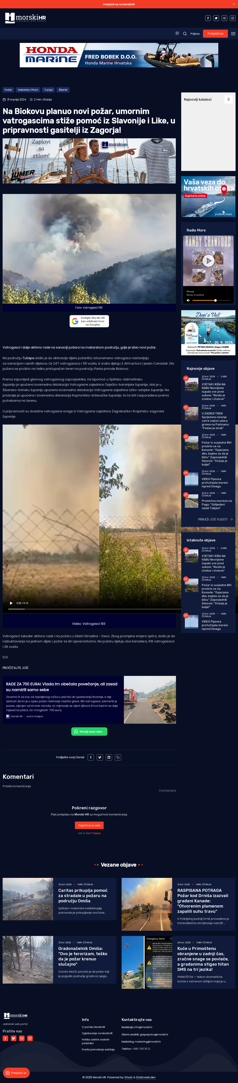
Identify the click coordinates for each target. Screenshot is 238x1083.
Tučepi (48, 90)
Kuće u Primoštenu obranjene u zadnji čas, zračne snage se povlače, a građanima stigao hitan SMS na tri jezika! (203, 959)
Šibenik (63, 90)
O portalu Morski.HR (93, 1027)
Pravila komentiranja (17, 786)
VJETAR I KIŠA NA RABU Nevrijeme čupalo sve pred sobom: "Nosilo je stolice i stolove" (213, 392)
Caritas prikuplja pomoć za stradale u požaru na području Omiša (83, 895)
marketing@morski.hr (148, 1041)
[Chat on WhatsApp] (89, 731)
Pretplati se (215, 34)
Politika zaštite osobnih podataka (95, 1041)
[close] (234, 4)
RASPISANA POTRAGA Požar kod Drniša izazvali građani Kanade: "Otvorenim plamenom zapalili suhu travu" (202, 901)
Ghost (128, 1077)
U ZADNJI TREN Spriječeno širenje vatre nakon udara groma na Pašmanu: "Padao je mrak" (215, 421)
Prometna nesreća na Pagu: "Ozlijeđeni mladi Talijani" (217, 504)
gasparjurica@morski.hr (154, 1034)
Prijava (194, 34)
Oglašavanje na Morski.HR (97, 1033)
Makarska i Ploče (28, 90)
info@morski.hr (143, 1027)
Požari (8, 90)
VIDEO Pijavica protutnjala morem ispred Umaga (215, 482)
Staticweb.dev (146, 1077)
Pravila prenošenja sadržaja (98, 1049)
